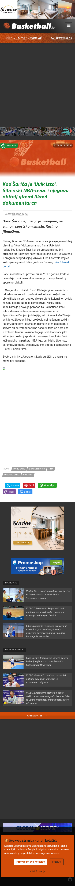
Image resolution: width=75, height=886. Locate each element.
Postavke (56, 861)
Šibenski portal (20, 214)
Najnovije (11, 583)
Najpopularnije (14, 649)
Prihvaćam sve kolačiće (30, 861)
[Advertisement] (37, 82)
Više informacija (37, 871)
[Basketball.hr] (29, 28)
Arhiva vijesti (36, 715)
